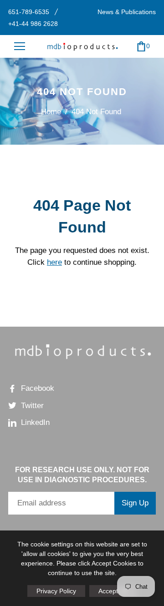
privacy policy (56, 591)
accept (113, 591)
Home (51, 111)
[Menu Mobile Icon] (19, 46)
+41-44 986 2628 (33, 23)
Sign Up (135, 503)
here (54, 262)
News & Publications (126, 11)
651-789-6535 (28, 11)
